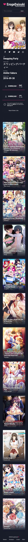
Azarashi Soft (7, 528)
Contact (18, 539)
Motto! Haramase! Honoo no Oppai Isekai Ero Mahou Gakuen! (13, 183)
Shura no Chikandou (9, 424)
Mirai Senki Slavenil (9, 287)
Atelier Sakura (10, 73)
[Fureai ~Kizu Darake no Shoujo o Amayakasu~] (14, 256)
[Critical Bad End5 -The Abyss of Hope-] (14, 393)
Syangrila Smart (8, 323)
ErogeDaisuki (14, 4)
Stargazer (6, 289)
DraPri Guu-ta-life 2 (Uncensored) (13, 218)
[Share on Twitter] (9, 51)
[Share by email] (14, 51)
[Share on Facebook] (5, 51)
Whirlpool (6, 220)
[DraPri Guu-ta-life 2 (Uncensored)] (14, 222)
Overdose (6, 357)
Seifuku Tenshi (8, 458)
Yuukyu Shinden (8, 391)
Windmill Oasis (7, 494)
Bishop (5, 425)
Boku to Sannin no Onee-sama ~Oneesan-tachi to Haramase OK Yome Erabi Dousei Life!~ (13, 353)
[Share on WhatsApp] (23, 51)
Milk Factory (7, 186)
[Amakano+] (14, 530)
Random (5, 539)
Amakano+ (7, 526)
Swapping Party (10, 58)
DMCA (23, 539)
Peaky (5, 254)
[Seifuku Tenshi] (14, 461)
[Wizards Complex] (14, 495)
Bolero (5, 152)
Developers (11, 539)
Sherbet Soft (7, 460)
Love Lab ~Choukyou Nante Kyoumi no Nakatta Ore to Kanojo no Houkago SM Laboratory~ (14, 148)
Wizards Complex (9, 492)
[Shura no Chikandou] (14, 427)
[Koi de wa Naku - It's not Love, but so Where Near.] (14, 324)
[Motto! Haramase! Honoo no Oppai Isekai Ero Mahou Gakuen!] (14, 187)
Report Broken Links (13, 110)
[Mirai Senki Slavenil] (14, 290)
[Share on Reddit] (18, 51)
